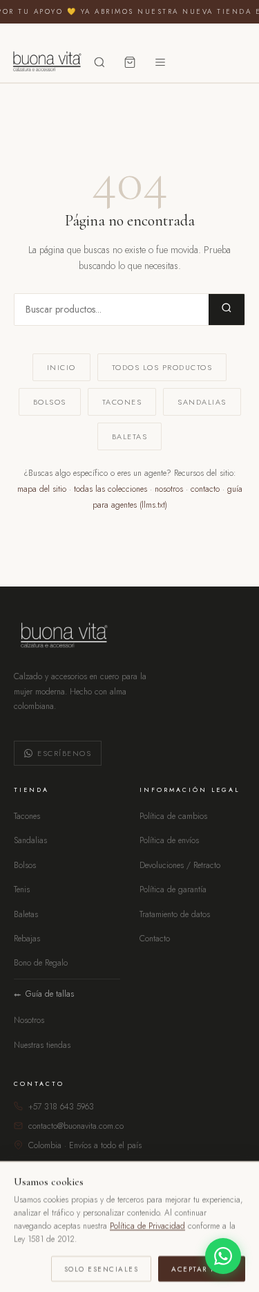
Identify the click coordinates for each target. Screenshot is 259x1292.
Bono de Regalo (41, 963)
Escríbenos (64, 753)
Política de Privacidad (147, 1225)
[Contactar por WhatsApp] (223, 1256)
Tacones (122, 401)
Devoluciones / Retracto (180, 865)
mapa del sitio (41, 489)
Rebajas (27, 938)
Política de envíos (169, 840)
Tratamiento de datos (175, 914)
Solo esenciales (101, 1268)
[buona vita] (46, 62)
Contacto (155, 938)
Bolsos (49, 401)
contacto (205, 489)
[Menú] (160, 62)
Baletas (130, 436)
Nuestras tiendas (42, 1045)
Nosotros (29, 1020)
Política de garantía (173, 889)
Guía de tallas (50, 994)
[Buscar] (99, 62)
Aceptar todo (201, 1268)
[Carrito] (130, 62)
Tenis (22, 889)
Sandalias (202, 401)
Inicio (61, 367)
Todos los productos (162, 367)
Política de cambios (173, 816)
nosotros (169, 489)
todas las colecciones (110, 489)
